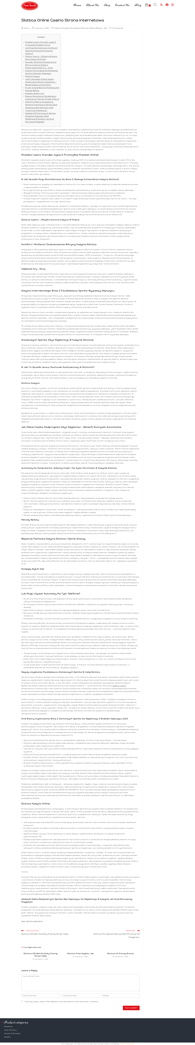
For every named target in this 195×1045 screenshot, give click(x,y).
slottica (29, 921)
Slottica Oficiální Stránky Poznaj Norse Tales (41, 954)
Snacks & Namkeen (12, 1033)
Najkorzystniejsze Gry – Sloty (39, 68)
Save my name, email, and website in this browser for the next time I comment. (62, 1002)
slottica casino (119, 686)
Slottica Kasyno (32, 76)
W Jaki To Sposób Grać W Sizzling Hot (42, 88)
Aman (26, 28)
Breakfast (8, 1026)
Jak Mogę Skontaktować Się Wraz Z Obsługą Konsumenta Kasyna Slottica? (41, 51)
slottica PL (38, 921)
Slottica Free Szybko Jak (80, 953)
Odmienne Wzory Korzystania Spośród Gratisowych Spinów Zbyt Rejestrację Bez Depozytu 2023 (41, 105)
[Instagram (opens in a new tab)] (172, 4)
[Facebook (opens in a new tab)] (167, 4)
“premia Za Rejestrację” (36, 110)
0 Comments (117, 28)
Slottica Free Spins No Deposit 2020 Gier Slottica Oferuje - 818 (80, 28)
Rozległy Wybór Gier (34, 93)
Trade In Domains (127, 1044)
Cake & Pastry (10, 1030)
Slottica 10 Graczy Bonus (120, 953)
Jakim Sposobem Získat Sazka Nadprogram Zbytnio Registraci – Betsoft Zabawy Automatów (40, 82)
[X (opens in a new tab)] (161, 4)
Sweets (7, 1037)
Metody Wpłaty (32, 90)
